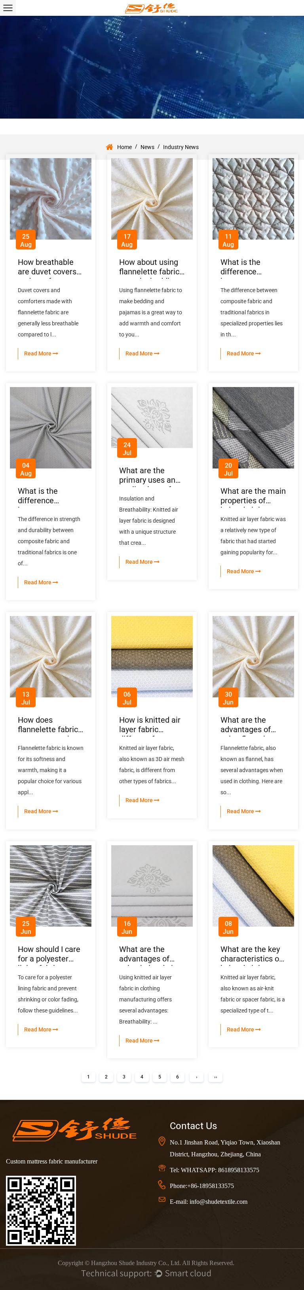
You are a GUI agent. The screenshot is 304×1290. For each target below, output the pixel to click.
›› (215, 1077)
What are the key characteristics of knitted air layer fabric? (251, 963)
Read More (38, 353)
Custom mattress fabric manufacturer (51, 1161)
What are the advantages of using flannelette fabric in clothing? (251, 734)
